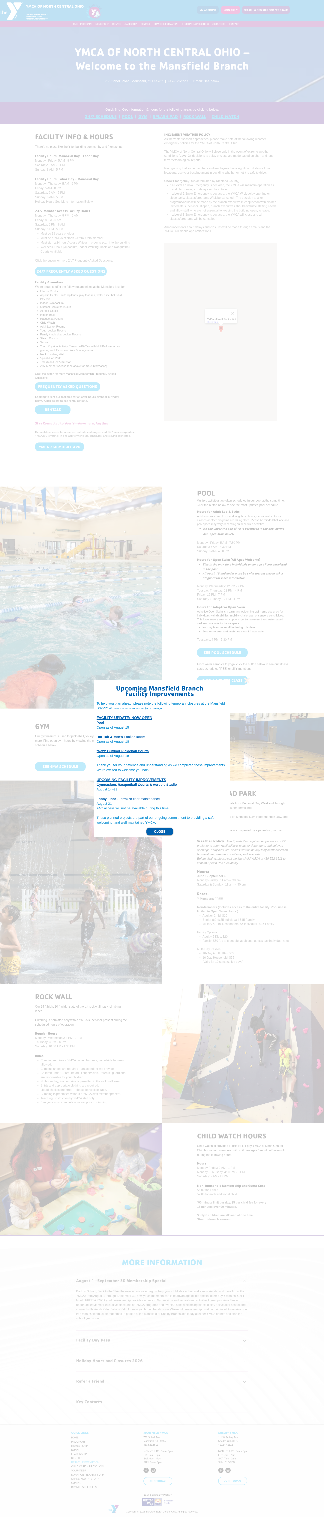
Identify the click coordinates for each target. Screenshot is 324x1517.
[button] (247, 680)
